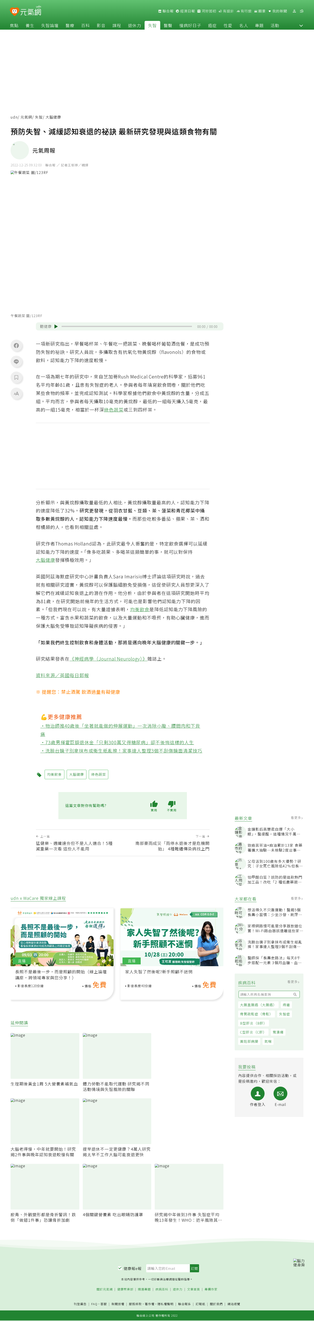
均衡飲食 (139, 609)
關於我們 (216, 1304)
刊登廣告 (80, 1304)
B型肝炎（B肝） (253, 1023)
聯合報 (168, 11)
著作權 (149, 1304)
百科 (85, 25)
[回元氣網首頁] (30, 11)
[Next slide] (216, 941)
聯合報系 (184, 1304)
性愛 (228, 25)
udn (14, 117)
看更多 (296, 817)
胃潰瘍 (278, 1032)
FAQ (94, 1304)
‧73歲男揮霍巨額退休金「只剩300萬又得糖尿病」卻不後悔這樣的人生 (117, 742)
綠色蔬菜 (113, 409)
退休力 (134, 25)
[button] (301, 25)
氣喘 (268, 1041)
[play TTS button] (56, 326)
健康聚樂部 (125, 1289)
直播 (22, 960)
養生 (30, 25)
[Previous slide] (17, 941)
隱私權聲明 (165, 1304)
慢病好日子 (190, 25)
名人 (243, 25)
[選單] (301, 11)
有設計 (228, 11)
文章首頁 (193, 1289)
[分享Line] (16, 361)
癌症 (212, 25)
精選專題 (144, 1289)
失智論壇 (50, 25)
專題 (259, 25)
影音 (101, 25)
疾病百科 (161, 1289)
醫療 (70, 25)
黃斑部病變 (249, 1041)
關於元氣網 (105, 1289)
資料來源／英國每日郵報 (62, 675)
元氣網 (26, 117)
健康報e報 (133, 1268)
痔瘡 (286, 1004)
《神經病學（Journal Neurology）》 (109, 658)
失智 (152, 25)
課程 (116, 25)
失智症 (284, 1013)
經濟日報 (187, 11)
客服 (103, 1304)
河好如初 (208, 11)
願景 (261, 11)
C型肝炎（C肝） (253, 1032)
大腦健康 (45, 560)
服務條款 (135, 1304)
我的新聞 (279, 11)
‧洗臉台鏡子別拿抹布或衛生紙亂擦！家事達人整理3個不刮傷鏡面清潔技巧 (121, 750)
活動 (275, 25)
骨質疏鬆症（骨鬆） (256, 1013)
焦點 (14, 25)
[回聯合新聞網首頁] (14, 11)
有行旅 (246, 11)
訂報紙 (200, 1304)
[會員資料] (294, 11)
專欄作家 (211, 1289)
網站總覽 (233, 1304)
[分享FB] (16, 345)
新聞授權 (117, 1304)
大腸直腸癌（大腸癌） (258, 1004)
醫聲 (168, 25)
